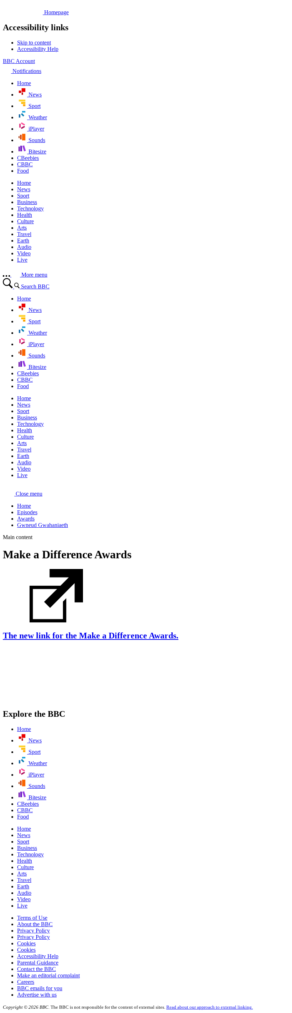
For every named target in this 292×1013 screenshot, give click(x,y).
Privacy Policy (33, 931)
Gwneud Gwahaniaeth (42, 525)
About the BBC (35, 924)
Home (24, 506)
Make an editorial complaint (48, 975)
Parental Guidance (37, 963)
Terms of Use (32, 918)
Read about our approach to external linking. (209, 1007)
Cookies (26, 943)
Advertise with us (37, 995)
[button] (22, 494)
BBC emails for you (39, 988)
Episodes (27, 512)
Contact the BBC (36, 969)
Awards (26, 519)
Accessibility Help (37, 956)
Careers (25, 982)
